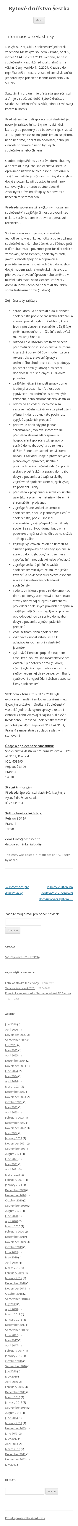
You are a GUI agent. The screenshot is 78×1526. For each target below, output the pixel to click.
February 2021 (14, 1180)
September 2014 (16, 1407)
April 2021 (11, 1169)
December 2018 (15, 1283)
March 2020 (12, 1226)
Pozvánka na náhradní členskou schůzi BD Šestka (38, 993)
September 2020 (16, 1206)
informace (44, 855)
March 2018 (12, 1314)
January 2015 (13, 1402)
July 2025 (10, 1045)
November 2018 (15, 1288)
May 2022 (11, 1133)
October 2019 (14, 1247)
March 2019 (12, 1268)
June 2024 (11, 1071)
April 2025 (11, 1055)
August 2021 (13, 1154)
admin (13, 860)
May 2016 (11, 1376)
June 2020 (11, 1216)
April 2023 (11, 1112)
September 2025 (16, 1040)
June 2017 (11, 1335)
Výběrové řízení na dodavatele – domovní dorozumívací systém (56, 893)
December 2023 (15, 1092)
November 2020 (15, 1195)
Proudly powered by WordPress (25, 1518)
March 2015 (12, 1397)
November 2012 (15, 1459)
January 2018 (13, 1319)
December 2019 (15, 1237)
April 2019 (11, 1262)
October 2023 (14, 1102)
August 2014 (13, 1413)
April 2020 (11, 1221)
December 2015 (15, 1392)
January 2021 (13, 1185)
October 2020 (14, 1200)
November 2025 (15, 1035)
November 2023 (15, 1097)
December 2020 (15, 1190)
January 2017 (13, 1356)
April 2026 (11, 1029)
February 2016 (14, 1387)
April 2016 (11, 1382)
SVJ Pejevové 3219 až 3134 (22, 957)
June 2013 (11, 1433)
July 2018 (10, 1304)
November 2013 (15, 1428)
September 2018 (16, 1299)
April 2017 (11, 1345)
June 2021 (11, 1159)
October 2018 (14, 1294)
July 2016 (10, 1371)
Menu (39, 20)
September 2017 (16, 1330)
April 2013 (11, 1444)
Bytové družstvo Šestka (39, 8)
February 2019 (14, 1273)
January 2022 (13, 1138)
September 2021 (16, 1149)
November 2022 (15, 1128)
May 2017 (11, 1340)
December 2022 (15, 1123)
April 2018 (11, 1309)
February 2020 (14, 1231)
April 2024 (11, 1081)
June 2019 (11, 1252)
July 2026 (10, 1024)
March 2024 (12, 1086)
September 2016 (16, 1366)
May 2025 (11, 1050)
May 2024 (11, 1076)
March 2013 (12, 1449)
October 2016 (14, 1361)
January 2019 (13, 1278)
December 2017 (15, 1325)
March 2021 (12, 1174)
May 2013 (11, 1439)
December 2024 (15, 1061)
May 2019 (11, 1257)
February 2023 (14, 1117)
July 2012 (10, 1464)
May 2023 (11, 1107)
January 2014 (13, 1423)
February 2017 (14, 1351)
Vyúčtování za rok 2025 (20, 988)
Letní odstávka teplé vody (22, 983)
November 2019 (15, 1242)
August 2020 (13, 1211)
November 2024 (15, 1066)
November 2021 (15, 1143)
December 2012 (15, 1454)
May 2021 (11, 1164)
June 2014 (11, 1418)
